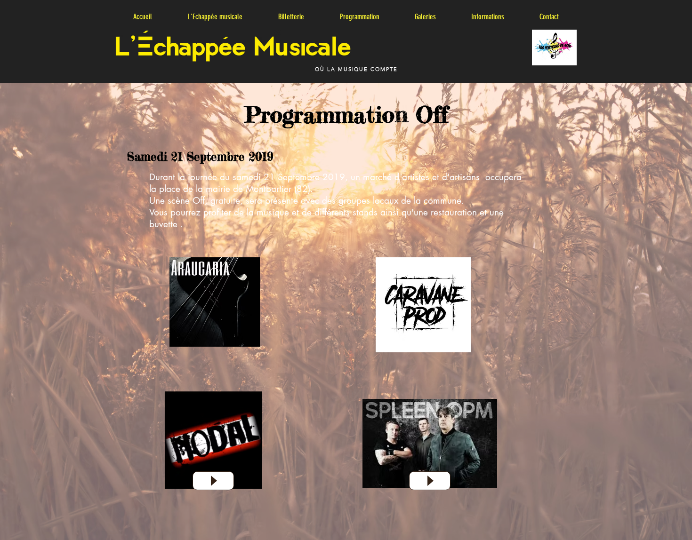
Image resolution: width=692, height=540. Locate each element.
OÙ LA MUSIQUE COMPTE (356, 69)
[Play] (213, 481)
